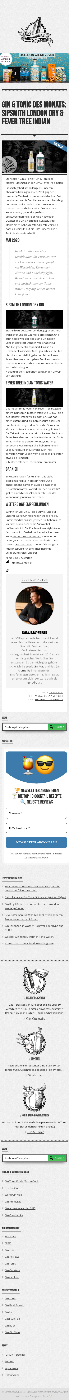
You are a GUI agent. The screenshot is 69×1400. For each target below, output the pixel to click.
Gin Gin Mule (12, 1332)
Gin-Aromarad (13, 1201)
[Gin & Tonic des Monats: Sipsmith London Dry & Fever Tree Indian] (34, 156)
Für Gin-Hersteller (15, 1354)
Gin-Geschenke (14, 1215)
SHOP (8, 1243)
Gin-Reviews (12, 1256)
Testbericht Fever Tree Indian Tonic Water (32, 462)
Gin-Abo (32, 682)
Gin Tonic (10, 1263)
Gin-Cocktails (35, 1019)
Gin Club (10, 1250)
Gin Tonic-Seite (23, 544)
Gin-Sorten (36, 1075)
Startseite (11, 178)
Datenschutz (12, 1375)
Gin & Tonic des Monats (27, 536)
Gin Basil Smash (14, 1305)
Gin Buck (10, 1325)
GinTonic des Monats (49, 699)
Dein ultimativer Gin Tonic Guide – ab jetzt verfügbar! (35, 897)
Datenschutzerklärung (36, 857)
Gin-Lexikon (12, 1277)
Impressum (11, 1368)
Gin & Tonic (26, 178)
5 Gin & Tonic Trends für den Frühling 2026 (29, 943)
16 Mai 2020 (56, 692)
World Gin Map (24, 515)
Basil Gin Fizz (12, 1318)
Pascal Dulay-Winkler (48, 695)
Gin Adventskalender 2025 (20, 1208)
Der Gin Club (12, 1188)
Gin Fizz (9, 1312)
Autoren (9, 1361)
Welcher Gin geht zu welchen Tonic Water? (29, 936)
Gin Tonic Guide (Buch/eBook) (22, 1181)
